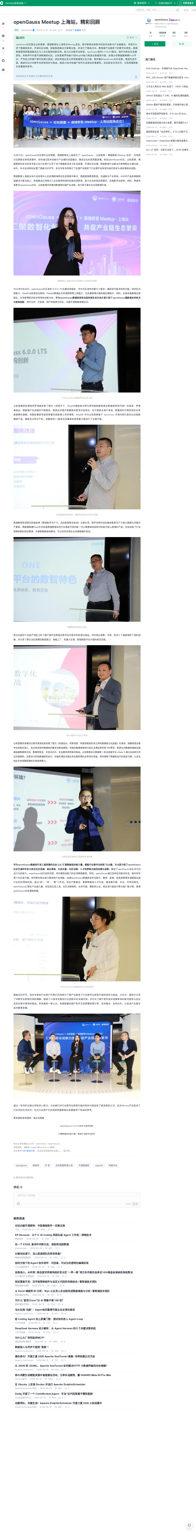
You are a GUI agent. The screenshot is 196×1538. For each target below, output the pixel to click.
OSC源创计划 (28, 1150)
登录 (186, 10)
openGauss (161, 19)
